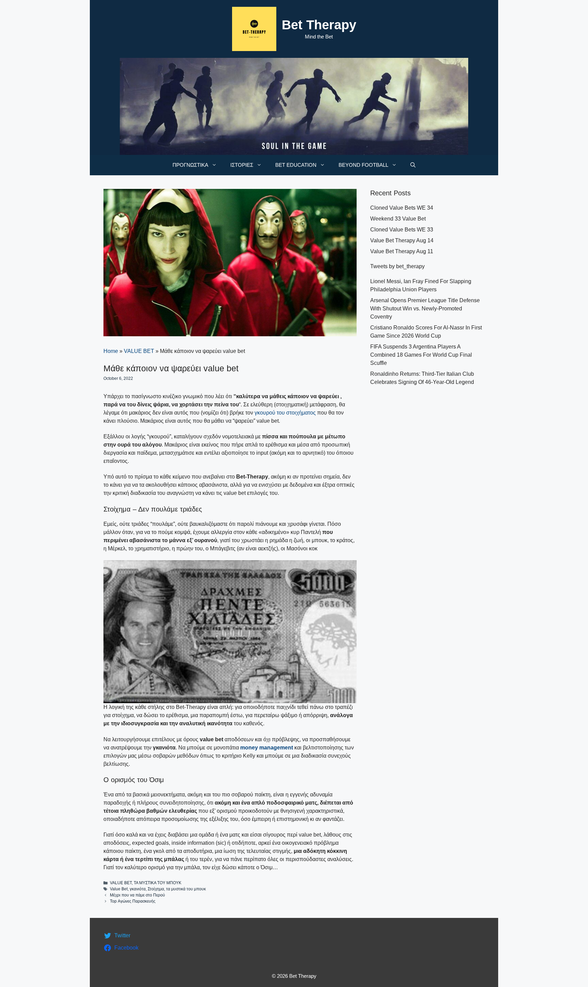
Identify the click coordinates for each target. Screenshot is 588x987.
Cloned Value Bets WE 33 (401, 229)
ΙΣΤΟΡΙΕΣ (241, 165)
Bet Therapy (319, 25)
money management (266, 747)
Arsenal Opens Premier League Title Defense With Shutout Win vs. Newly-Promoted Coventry (425, 308)
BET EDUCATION (295, 165)
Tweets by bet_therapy (397, 266)
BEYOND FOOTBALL (363, 165)
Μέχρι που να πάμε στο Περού (137, 895)
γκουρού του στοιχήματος (285, 413)
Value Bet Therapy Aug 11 (401, 251)
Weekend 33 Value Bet (398, 219)
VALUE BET (139, 351)
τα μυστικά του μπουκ (186, 889)
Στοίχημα (156, 889)
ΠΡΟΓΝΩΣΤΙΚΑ (190, 165)
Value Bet (119, 889)
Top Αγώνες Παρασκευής (133, 901)
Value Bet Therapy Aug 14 (402, 240)
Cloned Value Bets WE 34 (401, 208)
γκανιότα (138, 889)
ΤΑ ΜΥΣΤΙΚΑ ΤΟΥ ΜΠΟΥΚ (157, 882)
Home (110, 351)
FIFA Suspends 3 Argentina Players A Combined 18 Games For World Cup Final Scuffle (421, 355)
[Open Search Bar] (413, 165)
